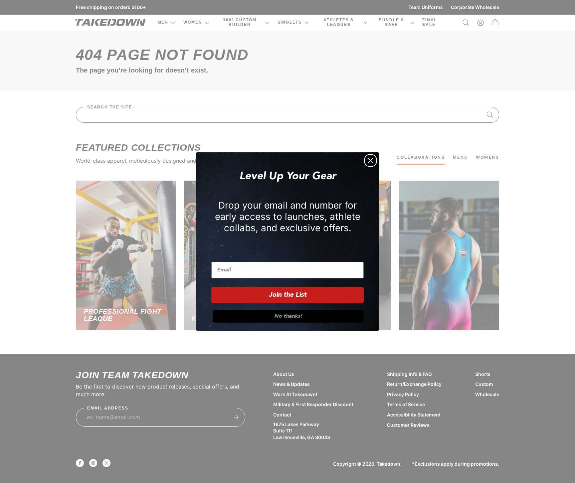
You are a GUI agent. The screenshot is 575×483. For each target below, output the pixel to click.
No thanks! (288, 316)
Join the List (287, 295)
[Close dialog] (370, 160)
